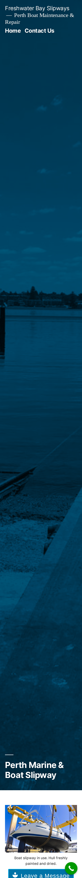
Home (13, 30)
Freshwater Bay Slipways (37, 8)
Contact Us (39, 30)
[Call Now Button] (71, 868)
